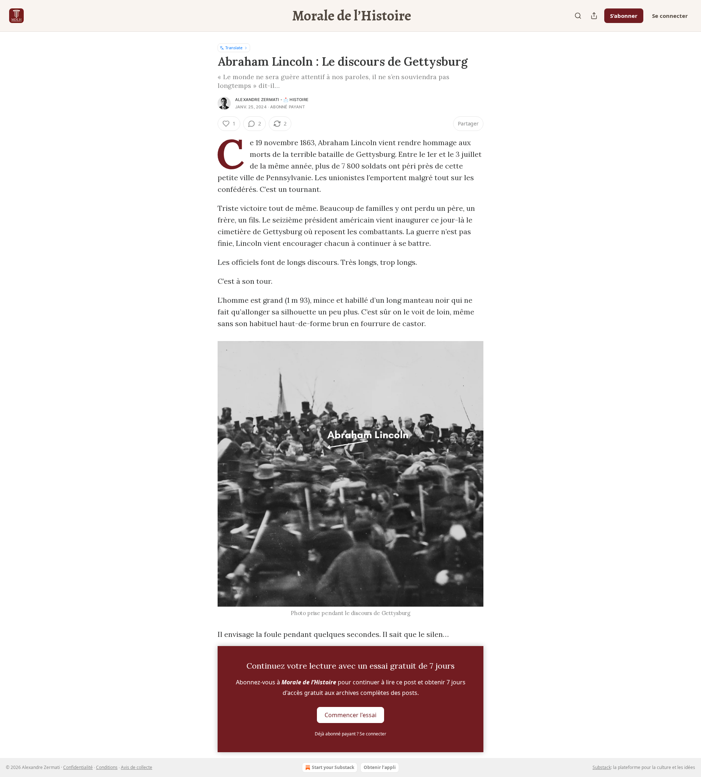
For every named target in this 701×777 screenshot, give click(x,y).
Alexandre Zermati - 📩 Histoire (272, 99)
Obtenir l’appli (380, 767)
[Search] (578, 15)
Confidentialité (78, 767)
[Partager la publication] (594, 15)
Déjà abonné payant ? (350, 734)
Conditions (107, 767)
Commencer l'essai (350, 715)
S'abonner (623, 15)
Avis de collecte (136, 767)
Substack (602, 767)
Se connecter (670, 15)
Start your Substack (333, 767)
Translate (233, 47)
